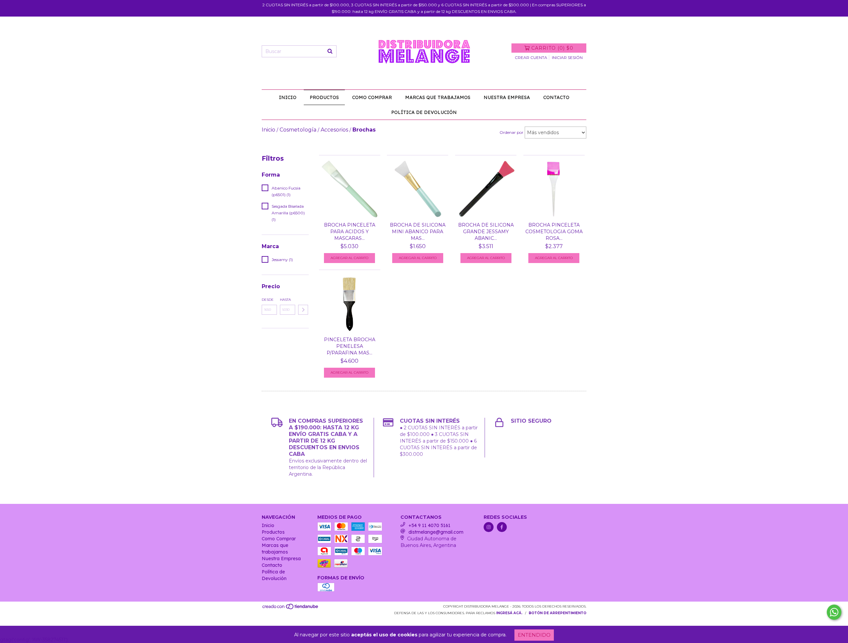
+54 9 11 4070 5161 (429, 525)
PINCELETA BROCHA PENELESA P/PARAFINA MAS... (349, 346)
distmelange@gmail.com (435, 532)
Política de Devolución (424, 112)
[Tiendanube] (291, 609)
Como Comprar (372, 97)
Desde (268, 299)
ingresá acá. (509, 613)
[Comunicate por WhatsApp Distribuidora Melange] (834, 612)
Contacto (556, 97)
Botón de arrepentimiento (557, 613)
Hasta (285, 299)
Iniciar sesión (567, 57)
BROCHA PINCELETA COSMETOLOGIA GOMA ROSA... (554, 231)
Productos (324, 97)
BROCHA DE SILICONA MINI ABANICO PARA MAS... (418, 231)
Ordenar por (511, 132)
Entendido (534, 635)
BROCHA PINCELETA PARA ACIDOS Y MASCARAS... (349, 231)
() (552, 48)
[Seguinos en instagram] (489, 527)
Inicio (287, 97)
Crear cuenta (531, 57)
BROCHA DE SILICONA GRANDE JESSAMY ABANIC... (486, 231)
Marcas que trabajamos (437, 97)
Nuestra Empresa (507, 97)
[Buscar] (330, 51)
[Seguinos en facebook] (502, 527)
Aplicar (303, 310)
